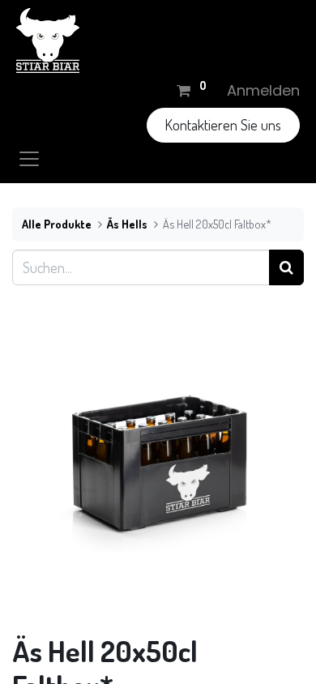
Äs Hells (127, 223)
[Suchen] (286, 267)
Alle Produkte (57, 223)
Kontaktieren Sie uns (222, 125)
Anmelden (263, 90)
